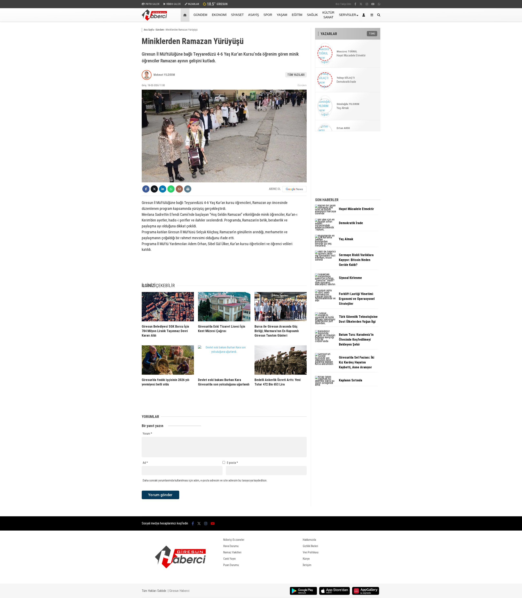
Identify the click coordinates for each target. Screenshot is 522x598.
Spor (267, 15)
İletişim (307, 565)
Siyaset (237, 15)
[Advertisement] (121, 87)
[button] (185, 15)
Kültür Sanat (328, 15)
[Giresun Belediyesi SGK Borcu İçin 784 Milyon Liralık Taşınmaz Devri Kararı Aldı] (168, 306)
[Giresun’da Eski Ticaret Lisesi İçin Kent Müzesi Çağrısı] (224, 306)
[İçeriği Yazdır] (187, 189)
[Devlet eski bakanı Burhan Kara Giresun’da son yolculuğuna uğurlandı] (224, 360)
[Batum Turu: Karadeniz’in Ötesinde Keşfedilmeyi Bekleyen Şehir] (325, 341)
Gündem (200, 15)
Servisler (347, 15)
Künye (306, 558)
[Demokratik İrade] (325, 229)
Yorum (147, 433)
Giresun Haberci (179, 591)
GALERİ (152, 4)
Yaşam (282, 15)
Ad (145, 462)
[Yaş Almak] (325, 245)
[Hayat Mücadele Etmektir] (325, 213)
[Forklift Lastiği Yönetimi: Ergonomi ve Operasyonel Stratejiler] (325, 300)
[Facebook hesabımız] (355, 4)
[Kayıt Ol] (364, 15)
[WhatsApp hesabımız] (379, 4)
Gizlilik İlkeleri (310, 546)
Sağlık (312, 15)
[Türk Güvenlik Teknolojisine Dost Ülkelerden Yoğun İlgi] (325, 323)
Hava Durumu (231, 546)
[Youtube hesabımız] (373, 4)
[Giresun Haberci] (154, 19)
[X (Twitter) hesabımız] (360, 4)
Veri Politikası (311, 552)
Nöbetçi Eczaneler (233, 539)
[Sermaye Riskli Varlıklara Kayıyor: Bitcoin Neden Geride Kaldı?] (325, 259)
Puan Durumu (231, 565)
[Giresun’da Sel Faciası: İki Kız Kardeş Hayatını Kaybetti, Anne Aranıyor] (325, 364)
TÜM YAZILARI (296, 74)
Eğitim (297, 15)
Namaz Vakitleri (232, 552)
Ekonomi (219, 15)
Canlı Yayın (229, 558)
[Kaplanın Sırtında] (325, 384)
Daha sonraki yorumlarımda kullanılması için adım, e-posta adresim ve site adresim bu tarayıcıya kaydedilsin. (205, 480)
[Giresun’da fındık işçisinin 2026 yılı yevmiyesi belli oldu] (168, 360)
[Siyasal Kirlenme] (325, 284)
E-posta (232, 462)
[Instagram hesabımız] (367, 4)
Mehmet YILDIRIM (164, 74)
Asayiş (253, 15)
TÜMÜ (372, 33)
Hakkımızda (309, 539)
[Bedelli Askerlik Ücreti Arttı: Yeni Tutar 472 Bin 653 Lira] (280, 360)
